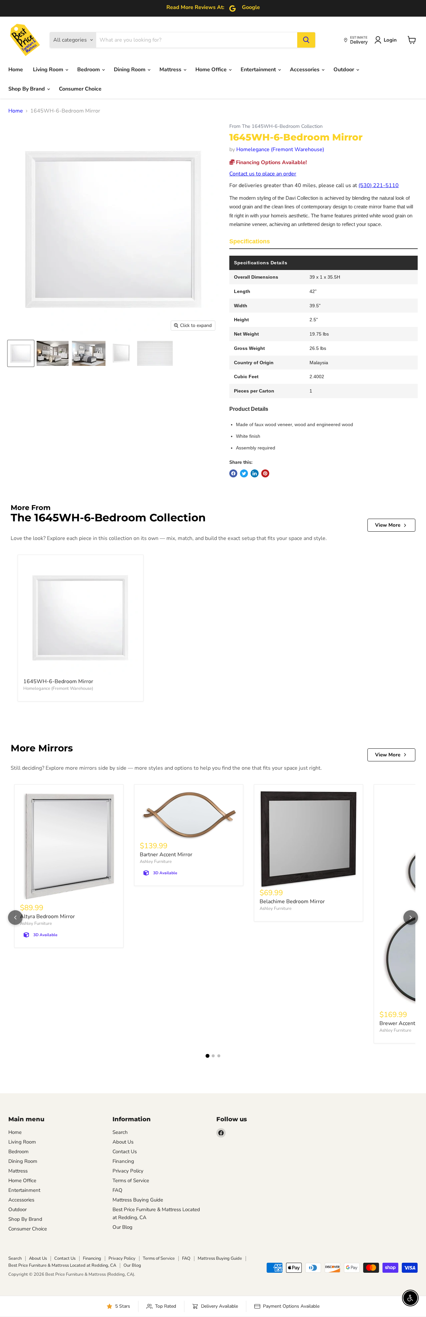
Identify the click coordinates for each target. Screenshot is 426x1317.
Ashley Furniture (36, 923)
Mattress (171, 69)
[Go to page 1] (207, 1056)
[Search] (306, 40)
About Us (122, 1142)
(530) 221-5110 (378, 185)
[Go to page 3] (218, 1055)
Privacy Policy (127, 1171)
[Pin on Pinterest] (265, 473)
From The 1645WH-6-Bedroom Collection (275, 126)
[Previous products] (15, 917)
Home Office (211, 69)
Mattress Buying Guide (137, 1199)
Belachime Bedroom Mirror (292, 901)
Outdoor (344, 69)
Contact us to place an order (262, 173)
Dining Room (130, 69)
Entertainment (259, 69)
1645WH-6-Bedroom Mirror (58, 681)
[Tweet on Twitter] (244, 473)
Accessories (305, 69)
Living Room (49, 69)
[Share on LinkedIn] (255, 473)
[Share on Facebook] (233, 473)
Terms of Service (130, 1180)
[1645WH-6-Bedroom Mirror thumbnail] (21, 353)
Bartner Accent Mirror (166, 854)
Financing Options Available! (271, 162)
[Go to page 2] (213, 1055)
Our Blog (122, 1227)
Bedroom (89, 69)
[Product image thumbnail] (52, 353)
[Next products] (410, 917)
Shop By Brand (27, 89)
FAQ (117, 1190)
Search (120, 1132)
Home (15, 69)
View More (387, 525)
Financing (123, 1161)
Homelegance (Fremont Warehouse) (280, 149)
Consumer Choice (80, 89)
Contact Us (124, 1151)
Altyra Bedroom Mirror (47, 916)
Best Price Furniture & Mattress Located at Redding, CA (62, 1265)
